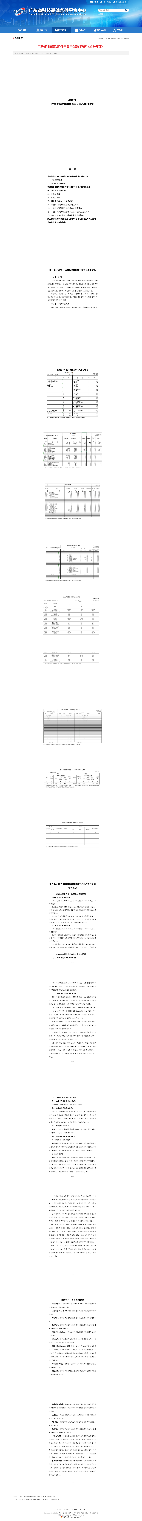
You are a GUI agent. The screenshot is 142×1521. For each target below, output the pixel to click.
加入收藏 (82, 1509)
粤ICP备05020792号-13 (66, 1513)
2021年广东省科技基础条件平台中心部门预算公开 (33, 1499)
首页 (24, 30)
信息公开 (119, 38)
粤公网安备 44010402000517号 (72, 1517)
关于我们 (59, 1509)
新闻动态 (62, 30)
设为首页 (75, 1509)
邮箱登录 (95, 2)
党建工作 (82, 30)
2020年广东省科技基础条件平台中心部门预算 (32, 1496)
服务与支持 (101, 30)
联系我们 (120, 30)
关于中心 (43, 30)
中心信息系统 (106, 2)
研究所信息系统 (121, 2)
